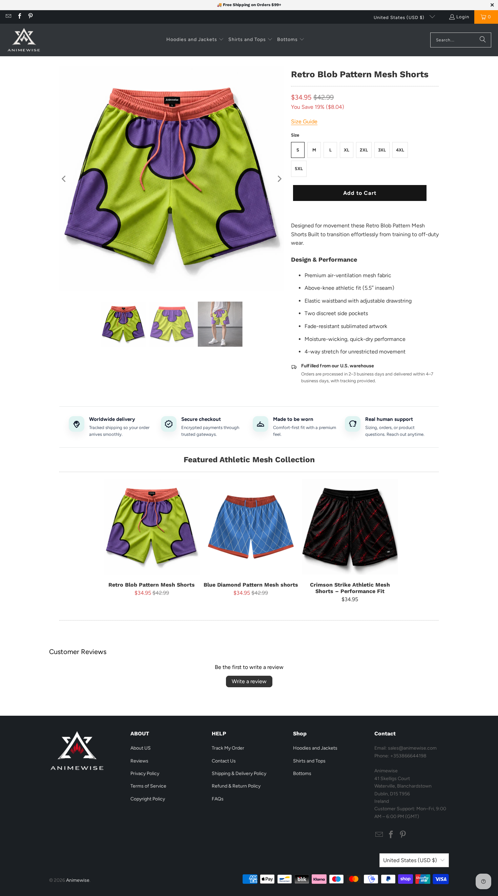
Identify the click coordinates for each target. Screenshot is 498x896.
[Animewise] (24, 40)
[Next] (279, 178)
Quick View (152, 542)
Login (462, 16)
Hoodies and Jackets (315, 748)
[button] (195, 40)
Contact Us (224, 761)
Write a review (249, 681)
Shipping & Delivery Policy (239, 773)
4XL (400, 149)
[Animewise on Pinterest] (30, 16)
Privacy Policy (144, 773)
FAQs (218, 799)
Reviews (139, 761)
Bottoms (302, 773)
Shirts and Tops (309, 761)
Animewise (77, 880)
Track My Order (228, 748)
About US (140, 748)
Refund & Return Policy (236, 786)
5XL (299, 168)
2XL (364, 149)
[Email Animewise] (8, 16)
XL (346, 149)
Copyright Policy (147, 799)
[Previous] (64, 178)
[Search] (482, 40)
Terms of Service (148, 786)
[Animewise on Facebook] (19, 16)
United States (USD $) (400, 17)
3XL (382, 149)
